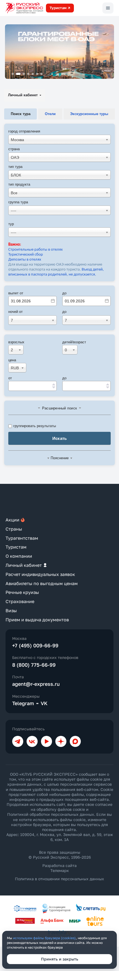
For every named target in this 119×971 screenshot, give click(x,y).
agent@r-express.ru (36, 684)
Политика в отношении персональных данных (59, 878)
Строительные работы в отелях (35, 250)
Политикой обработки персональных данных (50, 814)
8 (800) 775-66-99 (34, 665)
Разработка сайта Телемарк (59, 868)
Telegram (23, 703)
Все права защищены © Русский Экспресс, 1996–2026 (60, 855)
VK (44, 703)
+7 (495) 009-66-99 (35, 645)
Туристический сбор (25, 255)
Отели (50, 114)
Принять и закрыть (59, 959)
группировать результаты (34, 426)
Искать (59, 438)
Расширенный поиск (59, 408)
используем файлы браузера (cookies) (44, 938)
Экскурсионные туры (89, 114)
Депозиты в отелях (24, 260)
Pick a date (52, 300)
